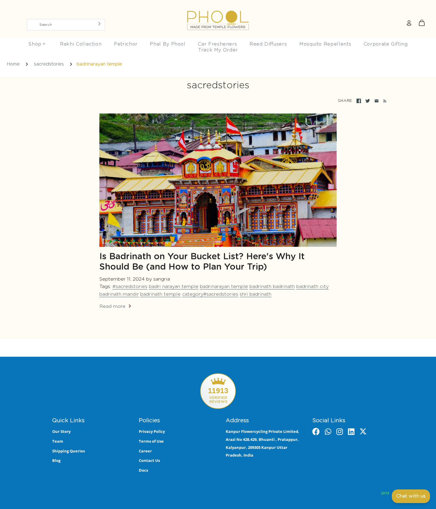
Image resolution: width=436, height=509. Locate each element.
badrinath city (312, 286)
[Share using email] (376, 101)
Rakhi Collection (80, 44)
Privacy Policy (152, 431)
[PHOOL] (218, 6)
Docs (143, 470)
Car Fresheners (217, 44)
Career (145, 451)
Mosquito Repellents (325, 44)
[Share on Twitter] (367, 101)
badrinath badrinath (272, 286)
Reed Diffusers (268, 44)
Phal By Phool (167, 44)
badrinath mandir (119, 294)
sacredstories (49, 64)
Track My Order (218, 50)
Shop (36, 44)
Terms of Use (151, 441)
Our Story (61, 431)
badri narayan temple (173, 286)
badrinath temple (160, 294)
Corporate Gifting (386, 44)
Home (13, 64)
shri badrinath (255, 294)
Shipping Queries (68, 451)
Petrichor (126, 44)
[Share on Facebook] (359, 101)
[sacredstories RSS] (383, 101)
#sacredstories (129, 286)
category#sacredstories (210, 294)
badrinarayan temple (224, 286)
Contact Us (149, 460)
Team (57, 441)
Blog (56, 460)
